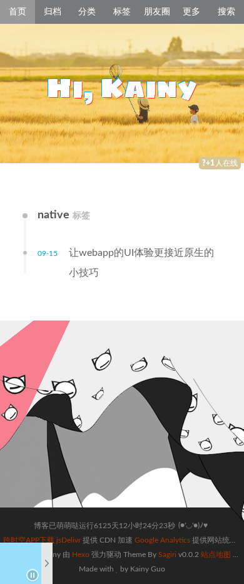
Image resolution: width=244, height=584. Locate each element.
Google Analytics (162, 540)
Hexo (80, 554)
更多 (191, 12)
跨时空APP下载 (28, 540)
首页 (17, 12)
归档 (52, 12)
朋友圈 (157, 12)
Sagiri (167, 554)
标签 (122, 12)
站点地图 (216, 554)
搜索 (226, 12)
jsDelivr (68, 540)
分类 (87, 12)
